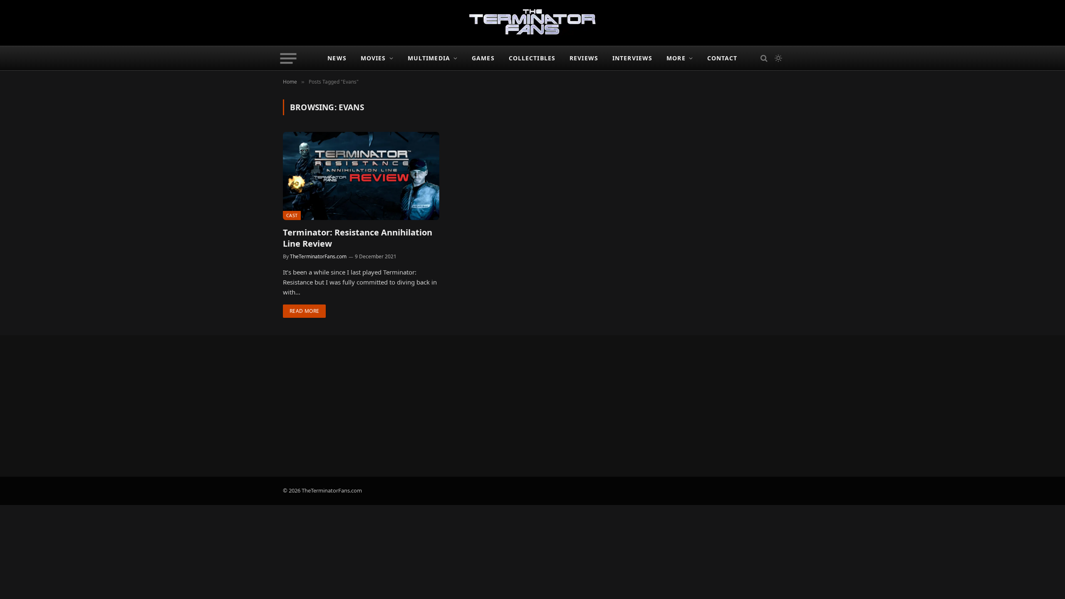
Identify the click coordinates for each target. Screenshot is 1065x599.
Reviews (584, 58)
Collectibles (532, 58)
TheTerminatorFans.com (318, 256)
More (675, 58)
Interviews (632, 58)
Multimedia (429, 58)
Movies (373, 58)
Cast (291, 215)
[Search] (764, 58)
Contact (722, 58)
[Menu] (288, 58)
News (336, 58)
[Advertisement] (532, 406)
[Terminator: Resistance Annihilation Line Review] (361, 176)
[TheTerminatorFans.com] (532, 23)
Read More (304, 310)
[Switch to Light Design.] (777, 58)
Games (483, 58)
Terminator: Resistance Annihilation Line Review (357, 238)
